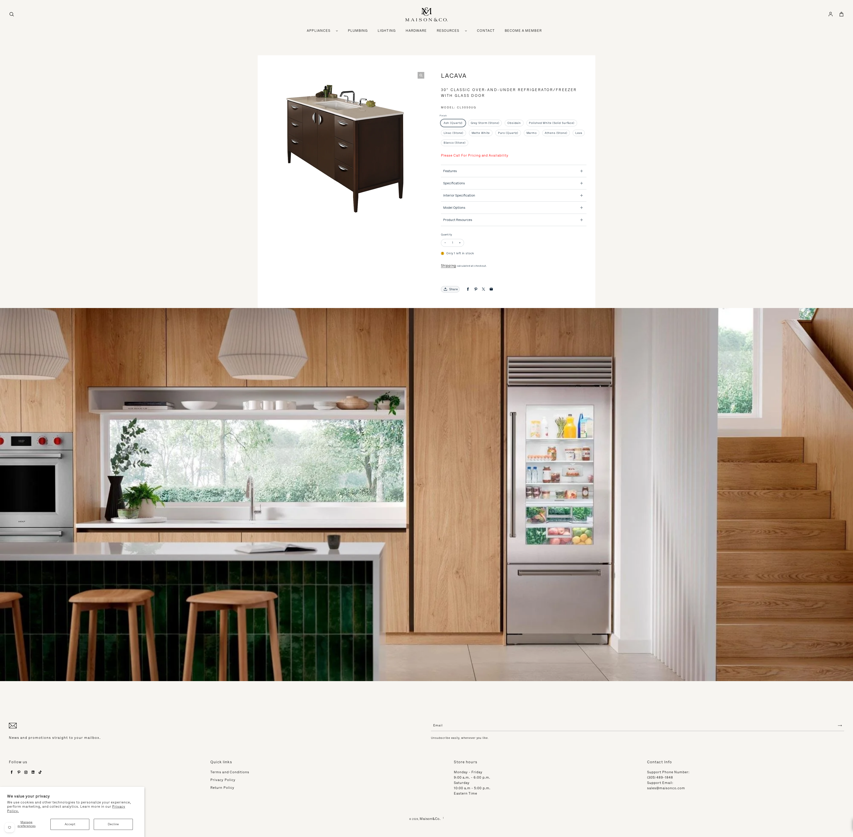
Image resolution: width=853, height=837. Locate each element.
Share (453, 289)
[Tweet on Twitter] (483, 289)
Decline (113, 824)
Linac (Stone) (453, 133)
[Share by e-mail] (491, 289)
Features (450, 171)
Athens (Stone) (556, 133)
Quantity (446, 234)
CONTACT (486, 31)
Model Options (454, 208)
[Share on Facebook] (468, 289)
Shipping (448, 266)
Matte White (481, 133)
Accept (70, 824)
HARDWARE (416, 31)
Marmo (531, 133)
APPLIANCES (318, 31)
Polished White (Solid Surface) (551, 123)
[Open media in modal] (421, 75)
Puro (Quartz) (508, 133)
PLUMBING (358, 31)
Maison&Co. (430, 819)
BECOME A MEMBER (523, 31)
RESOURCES (448, 31)
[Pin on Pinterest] (475, 289)
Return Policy (222, 788)
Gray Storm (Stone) (485, 123)
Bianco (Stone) (455, 142)
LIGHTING (386, 31)
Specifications (454, 183)
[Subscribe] (840, 725)
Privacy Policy (222, 780)
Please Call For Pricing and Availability (474, 155)
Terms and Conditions (229, 772)
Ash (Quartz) (453, 123)
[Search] (11, 14)
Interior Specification (459, 195)
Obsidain (514, 123)
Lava (578, 133)
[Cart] (841, 14)
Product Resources (457, 220)
